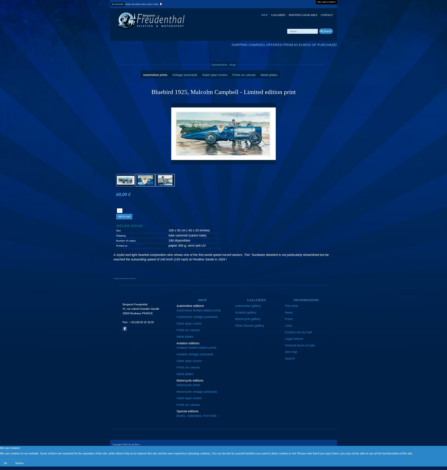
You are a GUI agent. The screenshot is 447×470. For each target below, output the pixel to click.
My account (117, 4)
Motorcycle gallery (247, 319)
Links (155, 4)
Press (150, 4)
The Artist (291, 306)
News (144, 4)
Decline (19, 463)
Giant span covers (215, 75)
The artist (136, 4)
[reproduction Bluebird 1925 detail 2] (165, 180)
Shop (264, 15)
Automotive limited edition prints (199, 310)
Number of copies (126, 240)
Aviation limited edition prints (196, 347)
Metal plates (269, 75)
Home (128, 4)
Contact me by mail (298, 332)
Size (118, 230)
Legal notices (294, 338)
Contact (327, 15)
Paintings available (303, 15)
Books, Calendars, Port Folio (197, 416)
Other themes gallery (249, 325)
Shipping (121, 235)
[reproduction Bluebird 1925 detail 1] (145, 180)
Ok (5, 463)
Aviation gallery (245, 312)
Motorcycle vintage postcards (197, 391)
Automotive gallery (248, 306)
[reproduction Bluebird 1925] (223, 133)
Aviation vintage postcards (195, 354)
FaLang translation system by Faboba (124, 278)
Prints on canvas (244, 75)
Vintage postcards (184, 75)
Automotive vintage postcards (197, 317)
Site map (291, 352)
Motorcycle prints (188, 385)
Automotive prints (155, 75)
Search (327, 31)
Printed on (121, 245)
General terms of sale (300, 345)
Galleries (278, 15)
